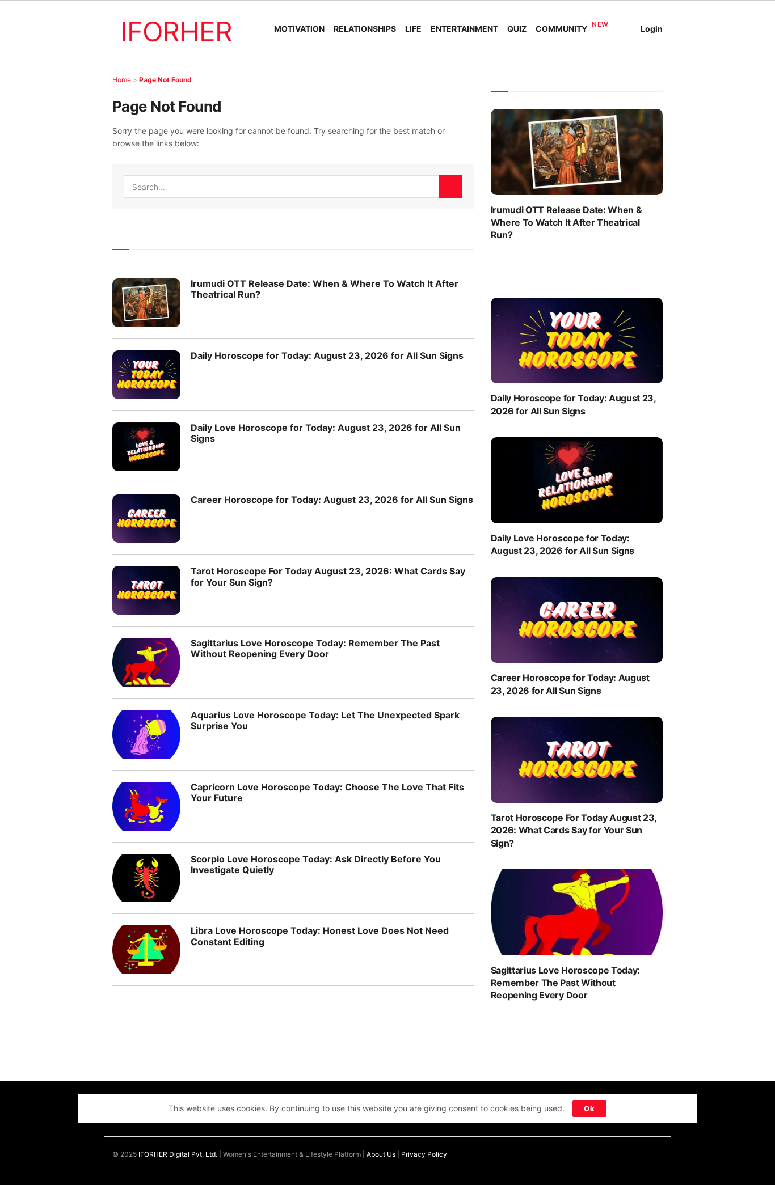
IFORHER (176, 31)
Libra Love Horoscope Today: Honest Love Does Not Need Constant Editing (320, 936)
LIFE (413, 28)
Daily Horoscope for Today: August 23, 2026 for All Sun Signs (327, 355)
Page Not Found (165, 79)
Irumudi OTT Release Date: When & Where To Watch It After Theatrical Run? (324, 289)
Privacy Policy (424, 1154)
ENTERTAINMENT (464, 28)
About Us (381, 1154)
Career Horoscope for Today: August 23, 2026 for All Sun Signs (332, 499)
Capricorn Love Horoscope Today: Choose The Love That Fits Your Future (327, 792)
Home (121, 79)
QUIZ (517, 28)
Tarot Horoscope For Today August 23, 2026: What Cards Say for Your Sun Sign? (328, 576)
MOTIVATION (299, 28)
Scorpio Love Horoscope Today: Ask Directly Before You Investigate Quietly (316, 864)
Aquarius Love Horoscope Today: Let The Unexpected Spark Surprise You (325, 720)
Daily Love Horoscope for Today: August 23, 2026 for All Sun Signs (326, 433)
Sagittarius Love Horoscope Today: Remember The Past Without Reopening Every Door (315, 648)
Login (652, 28)
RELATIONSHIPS (365, 28)
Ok (589, 1108)
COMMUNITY (561, 28)
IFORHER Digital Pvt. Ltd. (177, 1154)
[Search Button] (450, 186)
